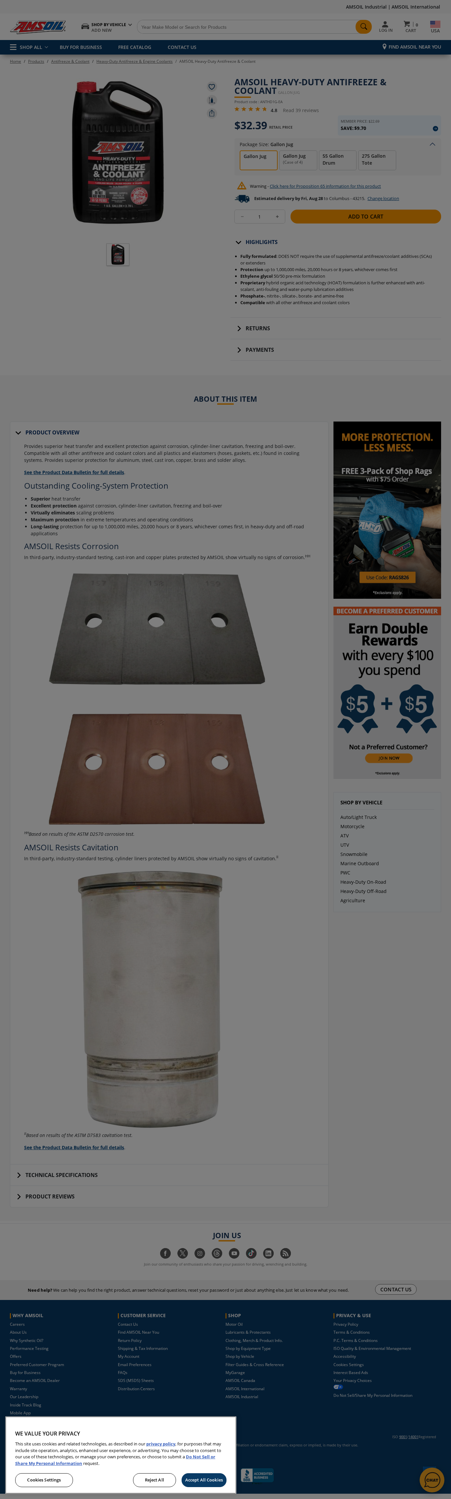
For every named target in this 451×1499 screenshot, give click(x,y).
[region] (120, 1455)
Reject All (154, 1480)
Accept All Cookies (204, 1480)
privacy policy (160, 1444)
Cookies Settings (44, 1480)
